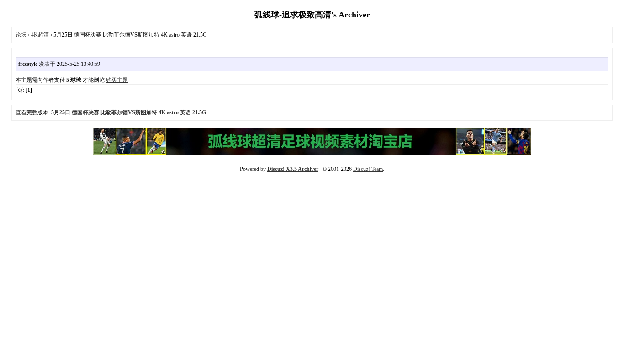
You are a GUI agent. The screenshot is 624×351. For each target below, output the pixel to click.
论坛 (21, 35)
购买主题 (117, 80)
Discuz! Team (368, 169)
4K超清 (40, 35)
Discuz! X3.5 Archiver (292, 169)
